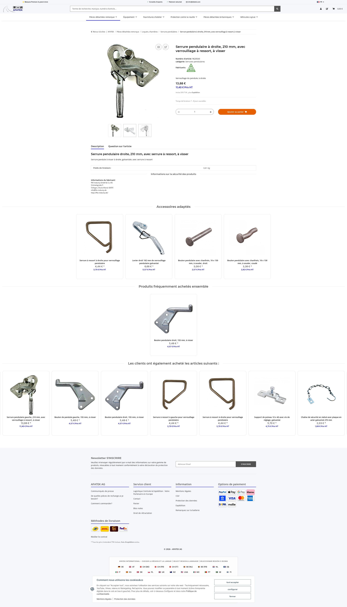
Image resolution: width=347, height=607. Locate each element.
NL (217, 567)
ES (130, 572)
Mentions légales (104, 599)
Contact (136, 498)
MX (198, 572)
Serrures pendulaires (195, 61)
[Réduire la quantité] (179, 112)
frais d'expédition (127, 542)
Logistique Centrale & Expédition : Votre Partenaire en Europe (151, 492)
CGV (177, 496)
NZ (174, 572)
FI (231, 572)
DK (141, 572)
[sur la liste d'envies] (166, 47)
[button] (321, 8)
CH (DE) (146, 567)
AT (133, 567)
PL (152, 572)
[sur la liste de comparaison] (159, 47)
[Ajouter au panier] (93, 40)
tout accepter (232, 582)
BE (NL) (189, 567)
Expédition (196, 92)
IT (120, 572)
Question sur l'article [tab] (119, 146)
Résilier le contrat (99, 536)
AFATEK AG (177, 549)
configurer (233, 589)
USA (186, 572)
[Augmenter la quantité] (211, 112)
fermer (232, 596)
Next (340, 403)
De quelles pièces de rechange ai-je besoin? (107, 497)
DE (122, 567)
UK (163, 572)
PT (209, 572)
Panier (136, 503)
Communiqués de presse (102, 491)
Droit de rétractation (142, 513)
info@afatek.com (194, 2)
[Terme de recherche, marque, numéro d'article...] (277, 9)
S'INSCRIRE (246, 464)
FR (228, 567)
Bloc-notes (138, 508)
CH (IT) (175, 567)
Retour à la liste (99, 31)
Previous (6, 403)
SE (220, 572)
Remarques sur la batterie (188, 510)
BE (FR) (204, 567)
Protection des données (124, 599)
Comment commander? (101, 503)
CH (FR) (160, 567)
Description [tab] (97, 146)
